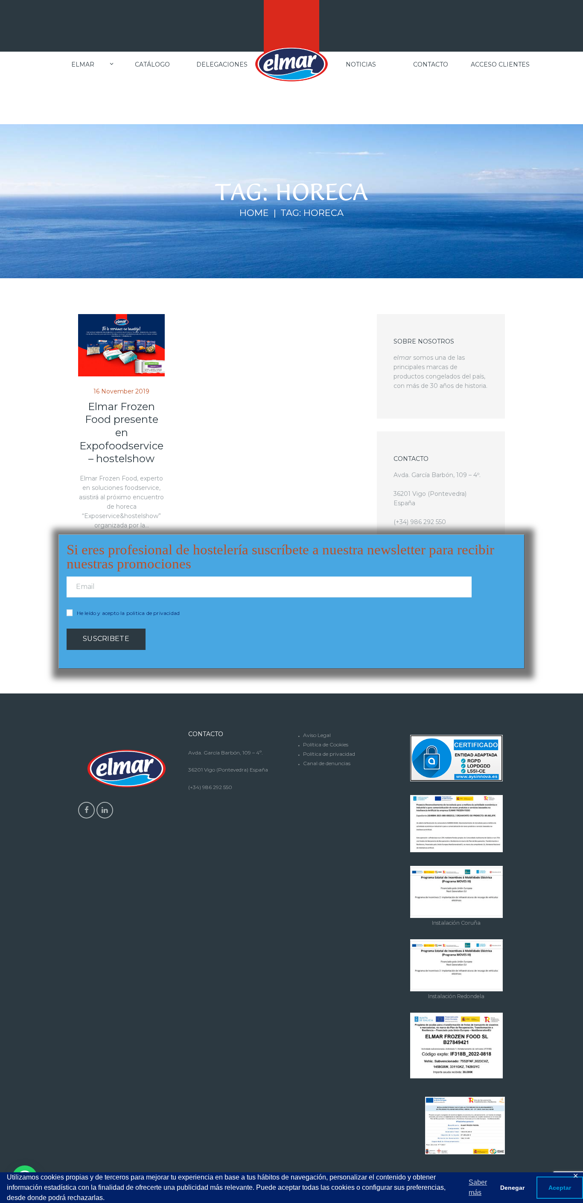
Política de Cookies (325, 744)
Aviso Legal (317, 735)
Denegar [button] (512, 1187)
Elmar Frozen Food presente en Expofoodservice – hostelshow (121, 432)
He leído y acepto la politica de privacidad (128, 613)
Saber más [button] (478, 1187)
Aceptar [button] (559, 1187)
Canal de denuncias (326, 763)
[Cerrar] (520, 535)
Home (254, 213)
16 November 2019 (121, 391)
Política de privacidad (329, 754)
